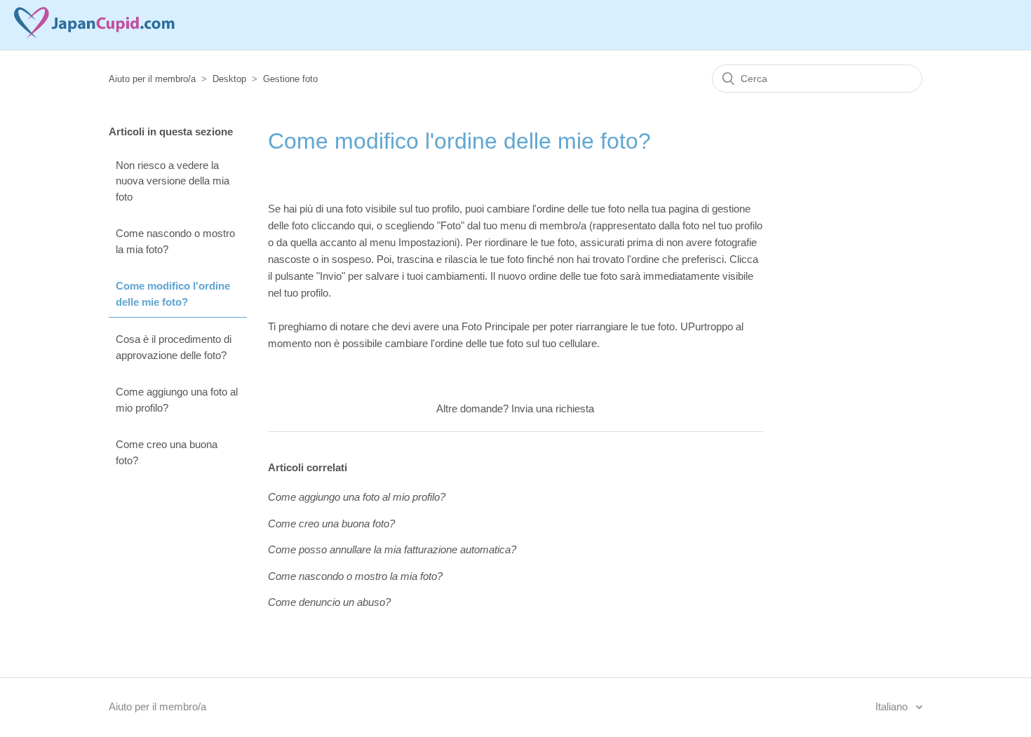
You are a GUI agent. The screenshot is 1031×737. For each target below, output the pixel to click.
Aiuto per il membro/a (152, 79)
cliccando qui (341, 225)
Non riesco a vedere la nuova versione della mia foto (172, 181)
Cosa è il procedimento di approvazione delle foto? (173, 347)
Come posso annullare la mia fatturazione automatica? (392, 549)
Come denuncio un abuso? (329, 602)
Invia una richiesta (552, 408)
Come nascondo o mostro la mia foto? (175, 241)
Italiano (892, 706)
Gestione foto (290, 79)
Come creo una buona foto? (166, 452)
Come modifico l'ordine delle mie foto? (173, 294)
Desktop (229, 79)
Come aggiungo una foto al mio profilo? (177, 400)
